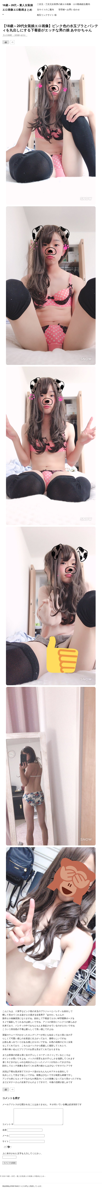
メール (5, 1135)
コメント (7, 1124)
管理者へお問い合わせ (69, 9)
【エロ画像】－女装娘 (11, 35)
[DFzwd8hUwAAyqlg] (51, 1005)
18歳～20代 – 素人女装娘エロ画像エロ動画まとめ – (17, 9)
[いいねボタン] (5, 42)
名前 (4, 1129)
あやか (23, 35)
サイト (5, 1141)
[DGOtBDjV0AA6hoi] (51, 524)
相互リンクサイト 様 (47, 14)
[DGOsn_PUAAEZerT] (51, 364)
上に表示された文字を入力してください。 (22, 1153)
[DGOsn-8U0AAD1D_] (51, 203)
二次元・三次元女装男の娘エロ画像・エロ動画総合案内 (63, 4)
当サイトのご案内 (45, 9)
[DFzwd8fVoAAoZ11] (51, 844)
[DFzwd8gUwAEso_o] (51, 684)
